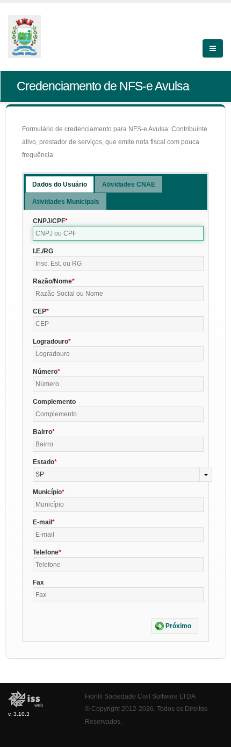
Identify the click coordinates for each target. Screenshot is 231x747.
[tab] (59, 184)
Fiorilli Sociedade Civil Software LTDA (140, 696)
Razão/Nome (52, 281)
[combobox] (122, 474)
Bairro (42, 432)
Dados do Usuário (59, 184)
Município (47, 492)
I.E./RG (43, 251)
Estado (43, 462)
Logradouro (50, 341)
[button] (174, 626)
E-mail (42, 522)
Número (45, 371)
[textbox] (118, 233)
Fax (38, 582)
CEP (39, 311)
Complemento (54, 401)
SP (39, 474)
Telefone (46, 552)
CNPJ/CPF (49, 221)
